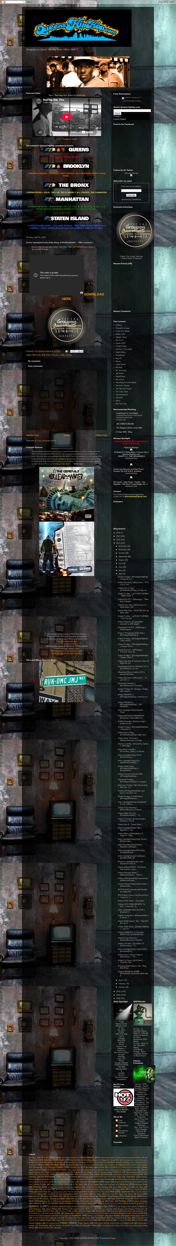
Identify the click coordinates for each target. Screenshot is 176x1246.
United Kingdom (35, 1223)
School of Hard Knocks (91, 1213)
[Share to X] (76, 351)
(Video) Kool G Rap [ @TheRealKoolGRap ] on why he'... (133, 589)
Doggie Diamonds (101, 1174)
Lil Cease (137, 1192)
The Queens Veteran (123, 1132)
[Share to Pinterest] (82, 351)
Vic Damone (51, 1223)
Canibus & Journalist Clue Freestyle (141, 1094)
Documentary (84, 1174)
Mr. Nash (121, 1030)
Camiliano (122, 1165)
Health (117, 1182)
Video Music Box (100, 1223)
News (113, 1199)
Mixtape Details (88, 1196)
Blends (141, 1162)
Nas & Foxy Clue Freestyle (141, 1120)
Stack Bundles (114, 1216)
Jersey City (126, 1187)
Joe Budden (33, 1189)
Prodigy (122, 1201)
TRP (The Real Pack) (121, 1035)
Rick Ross (50, 1211)
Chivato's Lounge (122, 328)
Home (67, 435)
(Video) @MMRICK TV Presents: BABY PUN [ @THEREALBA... (131, 933)
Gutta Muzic (61, 1182)
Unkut (118, 401)
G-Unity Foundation (77, 1179)
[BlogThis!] (74, 351)
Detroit (52, 1174)
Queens (69, 355)
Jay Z (115, 1187)
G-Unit (60, 1179)
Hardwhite (83, 1182)
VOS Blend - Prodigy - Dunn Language (139, 1051)
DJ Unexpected (104, 1172)
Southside (76, 1215)
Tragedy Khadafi (44, 1220)
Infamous (123, 1184)
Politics (112, 1201)
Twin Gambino (107, 1220)
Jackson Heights (64, 1187)
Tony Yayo (127, 1218)
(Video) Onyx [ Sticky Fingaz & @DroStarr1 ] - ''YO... (130, 956)
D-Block (87, 1170)
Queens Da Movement (58, 1206)
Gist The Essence (121, 1053)
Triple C (59, 1220)
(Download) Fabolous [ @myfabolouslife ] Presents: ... (131, 684)
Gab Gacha (92, 1179)
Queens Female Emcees (80, 1206)
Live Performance (66, 1194)
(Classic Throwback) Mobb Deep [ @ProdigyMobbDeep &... (131, 634)
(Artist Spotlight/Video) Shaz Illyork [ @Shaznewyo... (132, 840)
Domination (117, 1174)
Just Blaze (107, 1189)
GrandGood (120, 355)
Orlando (68, 1201)
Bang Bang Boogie (91, 1160)
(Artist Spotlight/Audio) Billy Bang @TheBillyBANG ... (131, 851)
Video (64, 1222)
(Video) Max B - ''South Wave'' (130, 824)
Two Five (119, 1220)
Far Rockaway (48, 1176)
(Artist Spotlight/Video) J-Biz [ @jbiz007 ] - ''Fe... (130, 829)
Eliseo (121, 1044)
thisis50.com (51, 1228)
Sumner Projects (39, 1218)
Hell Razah (127, 1182)
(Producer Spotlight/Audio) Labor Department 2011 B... (131, 863)
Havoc (107, 1182)
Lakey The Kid (67, 1192)
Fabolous (32, 1177)
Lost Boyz (97, 1194)
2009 (118, 995)
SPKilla (81, 95)
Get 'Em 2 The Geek (124, 349)
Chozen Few (121, 1046)
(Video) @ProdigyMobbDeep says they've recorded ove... (131, 792)
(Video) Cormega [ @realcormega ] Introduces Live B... (131, 820)
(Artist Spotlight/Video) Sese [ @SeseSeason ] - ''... (130, 756)
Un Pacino (139, 1220)
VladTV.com (129, 1223)
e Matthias (122, 1136)
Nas (76, 1199)
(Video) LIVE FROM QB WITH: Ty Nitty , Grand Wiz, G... (131, 905)
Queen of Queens (138, 1203)
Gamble (121, 1073)
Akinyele (73, 1157)
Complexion (121, 1079)
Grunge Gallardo (121, 1063)
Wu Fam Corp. (121, 404)
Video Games (83, 1223)
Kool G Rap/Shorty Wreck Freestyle (141, 1136)
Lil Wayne (39, 1194)
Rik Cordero (73, 1211)
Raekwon (37, 1209)
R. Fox (121, 1028)
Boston (31, 1165)
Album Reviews (123, 1157)
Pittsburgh (100, 1201)
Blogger (113, 1238)
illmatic (41, 1228)
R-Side (121, 1032)
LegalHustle (125, 1192)
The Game (69, 1218)
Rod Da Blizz (101, 1211)
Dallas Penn (120, 334)
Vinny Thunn (115, 1223)
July (120, 563)
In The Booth (78, 1184)
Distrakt (121, 1055)
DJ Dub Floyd (43, 1172)
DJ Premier (75, 1172)
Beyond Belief (121, 1069)
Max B (139, 1194)
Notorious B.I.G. (46, 1201)
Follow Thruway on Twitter (66, 139)
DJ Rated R (89, 1172)
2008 (118, 998)
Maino (130, 1194)
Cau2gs (144, 1165)
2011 (118, 543)
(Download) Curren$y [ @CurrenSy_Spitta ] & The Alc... (132, 750)
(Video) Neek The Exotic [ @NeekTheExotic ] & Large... (130, 739)
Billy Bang (46, 355)
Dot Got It (119, 340)
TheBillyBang (80, 247)
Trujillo (121, 1022)
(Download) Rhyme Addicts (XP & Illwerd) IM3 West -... (131, 673)
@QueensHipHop (131, 173)
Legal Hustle (121, 364)
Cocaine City (75, 1167)
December (123, 546)
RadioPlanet (120, 376)
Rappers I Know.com (121, 1049)
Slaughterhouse (49, 1216)
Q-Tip (48, 1203)
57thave (119, 325)
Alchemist (137, 1158)
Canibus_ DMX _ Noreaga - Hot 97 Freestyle (141, 1086)
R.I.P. (145, 1206)
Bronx (41, 1165)
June (121, 567)
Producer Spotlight (139, 1201)
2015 (118, 533)
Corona (37, 1170)
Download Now (131, 458)
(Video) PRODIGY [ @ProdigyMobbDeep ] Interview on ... (133, 697)
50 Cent (45, 1157)
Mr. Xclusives (121, 370)
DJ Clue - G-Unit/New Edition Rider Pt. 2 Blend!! (140, 1031)
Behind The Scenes (55, 1162)
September (123, 557)
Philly (77, 1201)
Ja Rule (51, 1187)
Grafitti (142, 1179)
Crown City (75, 1170)
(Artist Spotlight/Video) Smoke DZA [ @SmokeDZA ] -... (132, 950)
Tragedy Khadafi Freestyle (141, 1124)
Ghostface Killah (121, 1179)
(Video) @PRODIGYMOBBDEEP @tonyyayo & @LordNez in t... (131, 717)
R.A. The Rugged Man (122, 1206)
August (122, 560)
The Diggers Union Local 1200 (129, 428)
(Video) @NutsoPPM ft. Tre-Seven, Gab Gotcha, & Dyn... (132, 868)
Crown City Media (123, 331)
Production (37, 1203)
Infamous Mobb (141, 1184)
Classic (60, 1167)
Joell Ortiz (47, 1189)
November (123, 550)
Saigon (67, 1213)
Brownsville (70, 1165)
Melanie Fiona (121, 1026)
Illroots (118, 361)
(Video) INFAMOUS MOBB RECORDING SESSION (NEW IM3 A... (133, 974)
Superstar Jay (54, 1218)
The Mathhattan (122, 395)
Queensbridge (100, 1206)
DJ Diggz (122, 1170)
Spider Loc (92, 1216)
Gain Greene (105, 1179)
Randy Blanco (51, 1209)
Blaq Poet (130, 1162)
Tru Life (67, 1220)
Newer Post (32, 435)
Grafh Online (121, 352)
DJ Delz (111, 1170)
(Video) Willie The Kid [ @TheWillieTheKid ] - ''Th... (130, 814)
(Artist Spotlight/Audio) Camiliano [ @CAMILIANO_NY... (131, 857)
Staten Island (130, 1216)
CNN (96, 1165)
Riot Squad (86, 1211)
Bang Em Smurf (108, 1160)
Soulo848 (37, 249)
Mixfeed (119, 367)
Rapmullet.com (79, 1209)
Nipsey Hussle (121, 1024)
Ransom (65, 1209)
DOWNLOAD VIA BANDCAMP (66, 651)
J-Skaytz (121, 1038)
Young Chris (119, 1225)
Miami (46, 1196)
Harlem (95, 1182)
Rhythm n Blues (35, 1211)
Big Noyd (82, 1162)
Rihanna (62, 1211)
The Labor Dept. (122, 392)
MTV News (119, 1194)
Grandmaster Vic (35, 1182)
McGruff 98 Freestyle (141, 1132)
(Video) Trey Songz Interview (131, 256)
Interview (37, 1187)
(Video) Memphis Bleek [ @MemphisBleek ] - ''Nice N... (131, 874)
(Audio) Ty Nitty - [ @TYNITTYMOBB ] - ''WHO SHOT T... (133, 595)
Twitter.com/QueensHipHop (66, 641)
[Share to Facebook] (79, 351)
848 (33, 355)
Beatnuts (32, 1162)
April (121, 574)
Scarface (77, 1213)
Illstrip (121, 1061)
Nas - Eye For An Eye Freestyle (141, 1128)
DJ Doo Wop (135, 1170)
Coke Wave (89, 1167)
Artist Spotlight (45, 1160)
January (122, 987)
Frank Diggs (116, 1177)
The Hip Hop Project (124, 389)
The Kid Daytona (121, 1077)
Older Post (101, 435)
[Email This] (71, 351)
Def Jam (41, 1174)
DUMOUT (117, 1172)
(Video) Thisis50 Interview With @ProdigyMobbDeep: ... (130, 775)
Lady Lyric (121, 1059)
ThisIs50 (119, 398)
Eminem (140, 1174)
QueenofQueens (123, 1127)
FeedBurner (136, 199)
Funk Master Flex (46, 1179)
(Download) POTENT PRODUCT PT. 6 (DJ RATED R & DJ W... (133, 668)
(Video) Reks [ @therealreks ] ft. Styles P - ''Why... (131, 834)
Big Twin (103, 1162)
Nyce (59, 1201)
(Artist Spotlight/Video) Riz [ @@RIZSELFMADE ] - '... (129, 762)
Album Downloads (107, 1157)
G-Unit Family (121, 346)
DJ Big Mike (99, 1170)
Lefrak (62, 355)
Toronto (32, 1220)
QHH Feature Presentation (87, 1203)
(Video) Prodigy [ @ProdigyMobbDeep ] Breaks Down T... (133, 656)
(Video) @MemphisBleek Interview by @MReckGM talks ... (133, 879)
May (121, 570)
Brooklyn (55, 1165)
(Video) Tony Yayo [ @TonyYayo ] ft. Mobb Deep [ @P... (132, 606)
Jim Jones (139, 1187)
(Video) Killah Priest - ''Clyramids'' (131, 901)
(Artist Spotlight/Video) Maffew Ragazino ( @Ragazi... (130, 846)
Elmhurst (130, 1174)
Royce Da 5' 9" (141, 1211)
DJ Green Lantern (60, 1172)
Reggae (131, 1209)
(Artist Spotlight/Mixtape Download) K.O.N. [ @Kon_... (132, 803)
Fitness (64, 1177)
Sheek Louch (34, 1216)
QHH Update (123, 1203)
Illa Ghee (64, 1184)
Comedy (101, 1167)
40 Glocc (32, 1158)
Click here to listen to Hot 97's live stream (121, 1110)
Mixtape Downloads (108, 1196)
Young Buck (106, 1225)
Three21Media (100, 1218)
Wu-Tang (82, 1225)
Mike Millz (121, 1040)
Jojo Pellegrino (61, 1189)
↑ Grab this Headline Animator (131, 101)
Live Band (51, 1194)
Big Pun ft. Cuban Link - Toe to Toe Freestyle (141, 1115)
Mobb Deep (130, 1196)
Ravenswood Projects (96, 1209)
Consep (134, 1167)
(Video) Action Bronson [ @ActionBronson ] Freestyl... (130, 809)
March (121, 980)
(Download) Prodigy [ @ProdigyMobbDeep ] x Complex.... (133, 781)
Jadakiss (77, 1187)
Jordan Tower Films (77, 1189)
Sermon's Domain (123, 385)
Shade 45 (130, 1213)
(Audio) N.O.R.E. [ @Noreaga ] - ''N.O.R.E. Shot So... (131, 651)
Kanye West (120, 1189)
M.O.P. (108, 1194)
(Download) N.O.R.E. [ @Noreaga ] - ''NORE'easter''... (132, 628)
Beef (41, 1162)
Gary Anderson (122, 1121)
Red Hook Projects (116, 1209)
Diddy (62, 1174)
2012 (118, 540)
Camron (133, 1165)
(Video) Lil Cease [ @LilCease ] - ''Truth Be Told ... (131, 961)
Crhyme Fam (52, 1170)
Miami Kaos (58, 1196)
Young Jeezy (133, 1225)
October (122, 553)
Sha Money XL (106, 1213)
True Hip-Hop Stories (81, 1220)
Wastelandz (43, 1225)
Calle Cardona (109, 1165)
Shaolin (141, 1213)
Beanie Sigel (139, 1160)
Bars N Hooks (124, 1160)
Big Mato (71, 1162)
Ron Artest (120, 379)
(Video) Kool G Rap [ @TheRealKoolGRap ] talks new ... (133, 734)
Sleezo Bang (64, 1216)
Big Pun (93, 1162)
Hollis (44, 1184)
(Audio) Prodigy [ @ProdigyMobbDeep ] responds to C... (133, 578)
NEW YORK (65, 1199)
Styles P (143, 1216)
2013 (118, 536)
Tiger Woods (115, 1218)
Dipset (71, 1174)
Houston (54, 1184)
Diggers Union (121, 337)
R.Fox (137, 1206)
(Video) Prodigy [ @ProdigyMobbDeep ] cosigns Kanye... (133, 645)
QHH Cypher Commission (64, 1203)
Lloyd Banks (84, 1194)
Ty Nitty (128, 1220)
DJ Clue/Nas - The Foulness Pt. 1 (141, 1099)
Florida (74, 1177)
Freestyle (55, 355)
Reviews (141, 1209)
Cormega (143, 1167)
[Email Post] (66, 351)
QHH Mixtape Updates (108, 1203)
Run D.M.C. (36, 1213)
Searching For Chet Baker (126, 382)
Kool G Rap (42, 1192)
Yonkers (94, 1225)
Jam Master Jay (91, 1187)
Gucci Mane (48, 1182)
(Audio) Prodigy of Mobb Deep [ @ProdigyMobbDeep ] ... (130, 797)
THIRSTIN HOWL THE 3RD (121, 1066)
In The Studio (93, 1184)
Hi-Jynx (121, 1075)
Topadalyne (140, 1218)
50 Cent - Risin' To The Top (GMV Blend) (140, 1045)
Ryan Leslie (49, 1213)
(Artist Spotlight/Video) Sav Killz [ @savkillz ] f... (131, 911)
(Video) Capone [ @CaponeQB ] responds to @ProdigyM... (130, 623)
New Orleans (102, 1199)
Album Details (87, 1157)
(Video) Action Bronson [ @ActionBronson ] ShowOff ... (131, 939)
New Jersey (87, 1199)
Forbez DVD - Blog (124, 432)
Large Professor (83, 1192)
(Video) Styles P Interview (131, 258)
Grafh (133, 1179)
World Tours (70, 1225)
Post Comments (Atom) (46, 441)
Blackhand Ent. (117, 1162)
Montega (121, 1057)
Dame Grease (131, 1172)
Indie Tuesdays (109, 1184)
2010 (118, 991)
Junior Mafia (94, 1189)
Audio (38, 355)
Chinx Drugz (47, 1167)
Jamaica (104, 1187)
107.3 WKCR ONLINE (125, 424)
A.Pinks (121, 1042)
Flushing (84, 1177)
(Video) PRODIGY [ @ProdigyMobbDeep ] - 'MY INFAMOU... (130, 704)
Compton (123, 1167)
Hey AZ (119, 358)
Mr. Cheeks (44, 1199)
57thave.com (60, 1158)
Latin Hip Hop (99, 1192)
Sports (101, 1216)
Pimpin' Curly (89, 1201)
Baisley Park (75, 1160)
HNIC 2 (73, 1182)
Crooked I (63, 1170)
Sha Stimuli (119, 1213)
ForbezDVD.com (100, 1177)
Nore (31, 1201)
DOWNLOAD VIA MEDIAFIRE (67, 653)
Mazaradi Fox (34, 1196)
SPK (59, 1213)
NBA (55, 1199)
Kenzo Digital (134, 1189)
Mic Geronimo (72, 1196)
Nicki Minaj (125, 1199)
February (122, 984)
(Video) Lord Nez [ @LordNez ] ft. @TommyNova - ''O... (131, 944)
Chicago (35, 1167)
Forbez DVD (120, 343)
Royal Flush (127, 1211)
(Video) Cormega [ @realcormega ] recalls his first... (131, 722)
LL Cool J (55, 1192)
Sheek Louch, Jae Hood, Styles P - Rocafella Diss (141, 1109)
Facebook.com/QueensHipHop (66, 644)
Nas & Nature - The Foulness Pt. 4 (141, 1103)
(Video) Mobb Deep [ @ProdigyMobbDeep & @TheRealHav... (128, 768)
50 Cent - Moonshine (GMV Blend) (140, 1039)
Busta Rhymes (84, 1165)
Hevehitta (137, 1182)
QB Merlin (120, 373)
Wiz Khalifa (57, 1225)
